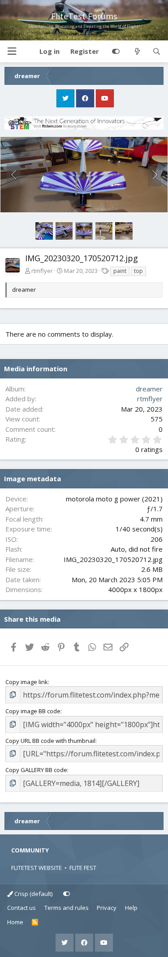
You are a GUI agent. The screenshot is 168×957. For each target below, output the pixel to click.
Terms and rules (66, 908)
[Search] (156, 52)
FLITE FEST (82, 868)
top (138, 271)
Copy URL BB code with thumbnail (50, 741)
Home (15, 922)
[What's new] (136, 52)
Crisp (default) (32, 894)
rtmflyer (42, 271)
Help (131, 908)
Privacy (106, 908)
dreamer (149, 388)
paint (119, 271)
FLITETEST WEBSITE (36, 868)
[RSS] (35, 922)
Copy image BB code (32, 711)
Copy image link (26, 682)
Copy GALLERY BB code (36, 770)
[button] (12, 51)
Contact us (21, 908)
